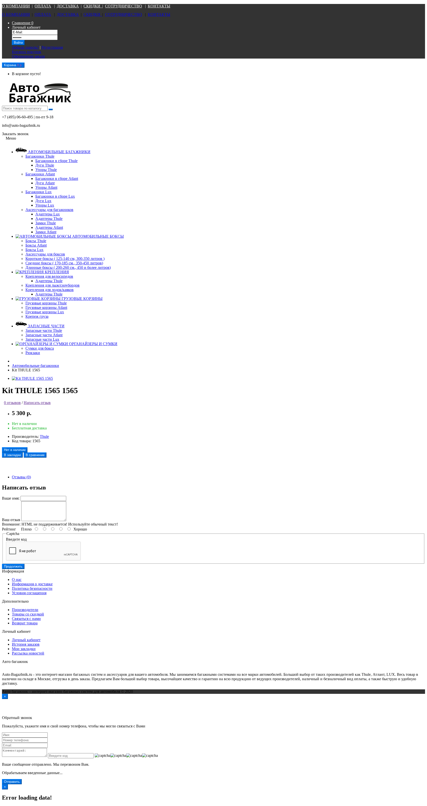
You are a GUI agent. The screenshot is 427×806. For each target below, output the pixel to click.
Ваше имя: (11, 498)
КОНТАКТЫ (159, 6)
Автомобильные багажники (35, 365)
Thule (44, 436)
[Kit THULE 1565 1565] (32, 378)
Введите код (16, 539)
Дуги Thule (44, 165)
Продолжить (13, 566)
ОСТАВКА (69, 6)
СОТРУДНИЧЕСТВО (123, 6)
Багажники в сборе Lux (55, 196)
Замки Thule (45, 223)
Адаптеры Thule (49, 218)
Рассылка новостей (28, 653)
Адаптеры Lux (47, 214)
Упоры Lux (44, 205)
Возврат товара (25, 623)
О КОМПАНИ (14, 6)
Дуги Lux (43, 201)
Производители (25, 610)
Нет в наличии (14, 450)
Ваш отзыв (11, 520)
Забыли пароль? (25, 47)
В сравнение (35, 455)
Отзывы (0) (21, 477)
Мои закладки (24, 649)
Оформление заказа (28, 56)
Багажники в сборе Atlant (56, 178)
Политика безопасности (32, 588)
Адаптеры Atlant (49, 227)
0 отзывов (12, 403)
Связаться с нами (26, 618)
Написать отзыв (37, 403)
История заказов (26, 644)
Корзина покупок (26, 52)
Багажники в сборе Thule (56, 161)
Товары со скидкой (28, 614)
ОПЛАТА (43, 6)
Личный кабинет (26, 640)
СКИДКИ (93, 6)
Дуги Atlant (45, 183)
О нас (16, 579)
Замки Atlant (45, 232)
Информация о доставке (32, 584)
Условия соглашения (29, 593)
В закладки (12, 455)
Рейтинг (9, 529)
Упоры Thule (46, 170)
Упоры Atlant (46, 187)
